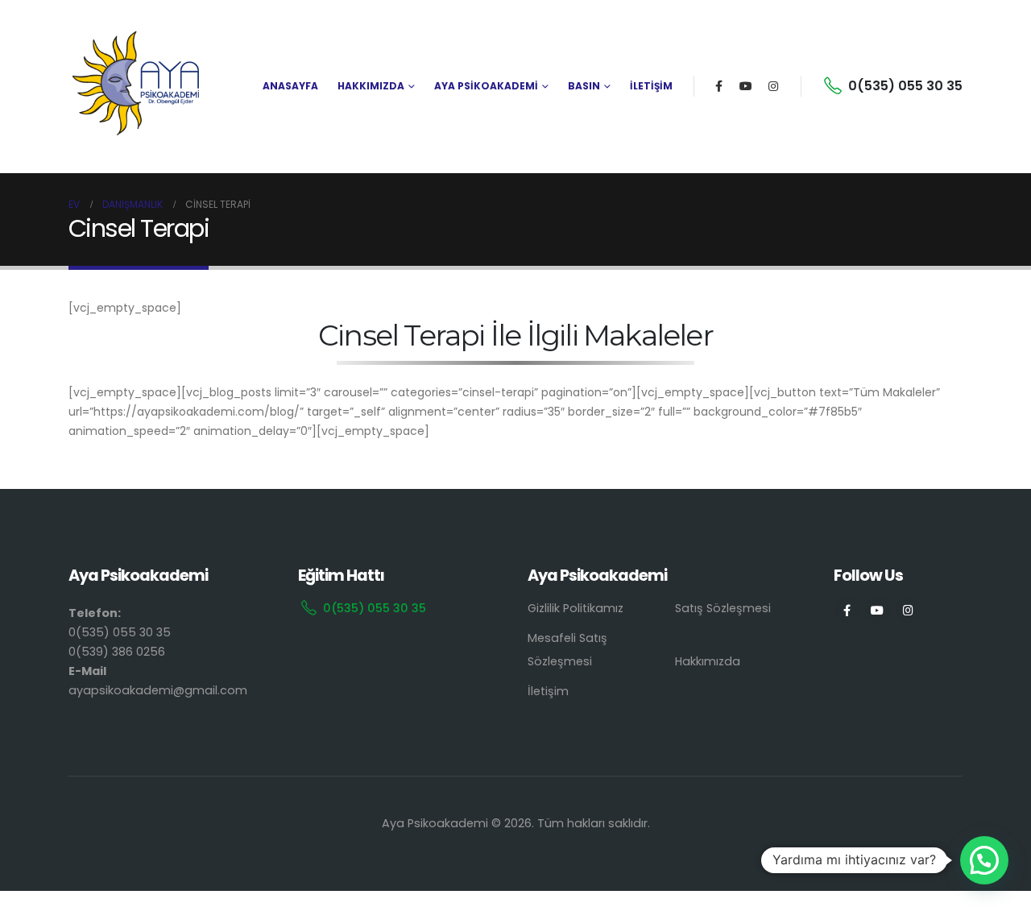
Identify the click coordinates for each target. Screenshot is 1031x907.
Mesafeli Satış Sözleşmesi (567, 649)
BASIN (584, 86)
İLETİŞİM (651, 86)
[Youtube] (746, 86)
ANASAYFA (290, 86)
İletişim (548, 691)
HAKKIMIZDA (370, 86)
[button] (984, 860)
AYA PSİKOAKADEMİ (486, 86)
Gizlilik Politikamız (575, 608)
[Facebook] (718, 86)
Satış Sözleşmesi (723, 608)
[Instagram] (773, 86)
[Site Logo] (136, 86)
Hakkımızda (707, 661)
